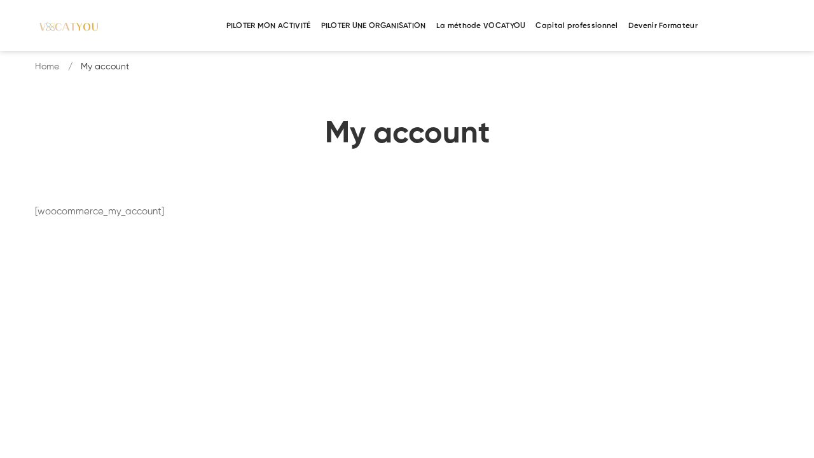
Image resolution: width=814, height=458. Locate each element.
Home (47, 66)
